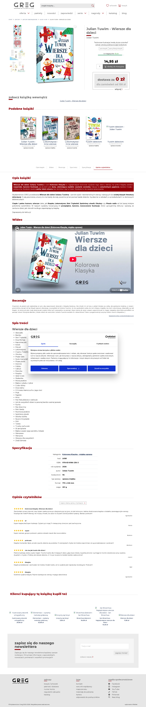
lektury (17, 19)
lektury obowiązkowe (29, 19)
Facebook (116, 684)
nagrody (95, 13)
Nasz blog (116, 697)
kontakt (79, 684)
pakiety (38, 13)
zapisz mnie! (121, 653)
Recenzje (61, 167)
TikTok (114, 692)
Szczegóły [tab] (73, 344)
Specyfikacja (86, 167)
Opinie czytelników (103, 167)
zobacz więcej (86, 657)
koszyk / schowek (51, 684)
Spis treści (73, 167)
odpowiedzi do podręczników (88, 697)
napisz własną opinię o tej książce (71, 503)
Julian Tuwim (92, 38)
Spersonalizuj (72, 368)
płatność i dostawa (51, 687)
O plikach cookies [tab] (103, 344)
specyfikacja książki (115, 48)
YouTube (115, 689)
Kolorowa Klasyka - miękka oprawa (77, 454)
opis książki (103, 48)
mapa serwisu (81, 689)
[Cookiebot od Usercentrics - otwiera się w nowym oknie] (107, 337)
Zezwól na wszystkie (101, 368)
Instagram (116, 687)
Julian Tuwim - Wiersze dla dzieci (73, 101)
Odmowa (44, 368)
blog (124, 13)
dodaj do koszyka (115, 66)
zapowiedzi (67, 13)
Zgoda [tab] (43, 344)
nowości (51, 13)
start (10, 19)
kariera (79, 695)
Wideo (51, 167)
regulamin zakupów (52, 692)
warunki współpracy (84, 687)
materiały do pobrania (84, 692)
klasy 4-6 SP (43, 19)
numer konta (49, 689)
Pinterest (115, 695)
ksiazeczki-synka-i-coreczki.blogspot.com (121, 316)
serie (80, 13)
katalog (113, 13)
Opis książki (40, 167)
